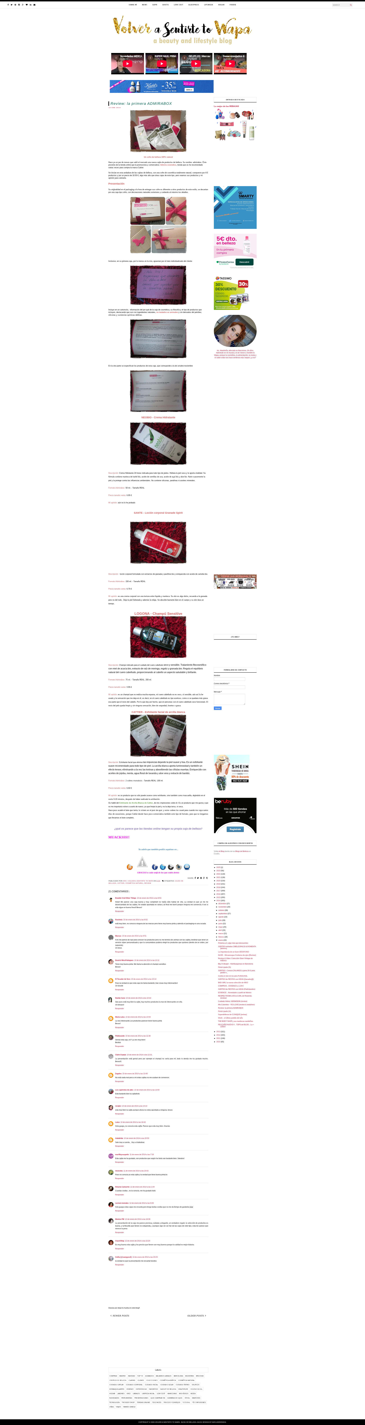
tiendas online (143, 1402)
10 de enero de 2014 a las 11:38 (138, 1036)
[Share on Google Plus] (204, 878)
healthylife (183, 1389)
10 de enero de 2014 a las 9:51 (134, 936)
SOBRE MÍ (133, 5)
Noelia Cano (120, 998)
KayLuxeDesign (219, 1422)
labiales (136, 1394)
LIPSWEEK (208, 5)
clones (141, 1380)
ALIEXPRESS (193, 5)
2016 (218, 894)
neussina (119, 1171)
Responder (119, 911)
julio (220, 920)
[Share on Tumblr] (207, 878)
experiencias (141, 1389)
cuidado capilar (116, 1385)
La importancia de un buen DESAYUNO (233, 952)
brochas (200, 1376)
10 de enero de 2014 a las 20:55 (136, 1138)
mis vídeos (183, 1394)
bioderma (189, 1376)
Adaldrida (119, 1138)
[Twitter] (11, 4)
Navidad (131, 1376)
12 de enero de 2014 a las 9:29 (141, 1203)
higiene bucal (196, 1389)
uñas (111, 1407)
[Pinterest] (15, 4)
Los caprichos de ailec (124, 1090)
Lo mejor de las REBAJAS (226, 106)
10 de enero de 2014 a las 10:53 (138, 1017)
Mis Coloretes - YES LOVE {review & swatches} (236, 1005)
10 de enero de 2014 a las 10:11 (146, 960)
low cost (161, 1394)
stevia (187, 1398)
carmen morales (122, 1203)
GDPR (154, 5)
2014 (218, 901)
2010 (218, 1042)
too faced (156, 1402)
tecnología (114, 1402)
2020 (218, 881)
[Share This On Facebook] (195, 878)
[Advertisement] (158, 1343)
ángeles (118, 1074)
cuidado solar (167, 1385)
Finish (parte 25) (224, 967)
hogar (112, 1394)
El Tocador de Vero (122, 979)
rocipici (118, 1106)
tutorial (186, 1402)
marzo (221, 934)
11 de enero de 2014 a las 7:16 (142, 1155)
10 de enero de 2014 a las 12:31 (139, 1055)
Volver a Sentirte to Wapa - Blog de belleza (175, 1422)
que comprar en (158, 1398)
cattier (120, 883)
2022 (218, 874)
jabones (121, 1394)
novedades (114, 1398)
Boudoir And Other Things (125, 898)
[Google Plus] (23, 4)
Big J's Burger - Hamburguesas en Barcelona (235, 964)
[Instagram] (19, 4)
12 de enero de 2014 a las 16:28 (137, 1219)
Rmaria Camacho (122, 1187)
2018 (218, 887)
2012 (218, 1035)
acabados (149, 1376)
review (147, 883)
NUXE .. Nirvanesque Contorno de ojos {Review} (237, 955)
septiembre (223, 914)
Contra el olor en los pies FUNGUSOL (233, 976)
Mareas (118, 936)
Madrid (122, 1376)
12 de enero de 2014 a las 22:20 (137, 1241)
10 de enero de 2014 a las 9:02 (135, 920)
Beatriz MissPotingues (124, 960)
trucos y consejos (172, 1402)
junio (220, 924)
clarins (132, 1380)
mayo (220, 927)
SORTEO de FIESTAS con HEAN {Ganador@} (236, 979)
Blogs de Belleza (242, 851)
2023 (218, 871)
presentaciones (141, 1398)
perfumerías (126, 1398)
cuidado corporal (134, 1385)
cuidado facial (151, 1385)
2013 (218, 1032)
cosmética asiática (168, 1380)
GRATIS (165, 5)
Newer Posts (121, 1315)
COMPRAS (113, 1376)
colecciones (152, 1380)
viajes (118, 1407)
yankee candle (129, 1407)
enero (220, 940)
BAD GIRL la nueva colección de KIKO (233, 983)
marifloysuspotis (122, 1155)
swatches (196, 1398)
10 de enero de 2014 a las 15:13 (134, 1106)
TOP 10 (140, 1376)
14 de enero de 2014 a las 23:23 (145, 1257)
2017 (218, 891)
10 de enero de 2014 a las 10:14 (143, 979)
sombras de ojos (174, 1398)
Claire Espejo (120, 1055)
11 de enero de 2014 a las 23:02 (136, 1171)
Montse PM (119, 1219)
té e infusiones (199, 1402)
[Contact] (34, 4)
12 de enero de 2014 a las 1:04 (142, 1187)
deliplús (195, 1385)
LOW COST (178, 5)
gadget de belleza (168, 1389)
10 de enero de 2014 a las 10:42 (138, 998)
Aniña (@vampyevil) (123, 1257)
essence (130, 1389)
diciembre (222, 904)
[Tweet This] (198, 878)
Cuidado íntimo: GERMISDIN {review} (232, 1001)
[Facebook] (8, 4)
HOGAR (221, 5)
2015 (218, 897)
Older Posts (195, 1315)
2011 (218, 1038)
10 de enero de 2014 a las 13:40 (135, 1074)
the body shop (128, 1402)
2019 (218, 884)
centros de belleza (117, 1380)
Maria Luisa (120, 1017)
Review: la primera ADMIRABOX (230, 1008)
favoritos (153, 1389)
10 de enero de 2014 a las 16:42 (133, 1122)
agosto (221, 917)
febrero (221, 937)
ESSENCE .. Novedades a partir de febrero (234, 993)
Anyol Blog (119, 1241)
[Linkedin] (31, 4)
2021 (218, 877)
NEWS (144, 5)
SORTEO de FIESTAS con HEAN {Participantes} (236, 989)
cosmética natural (134, 883)
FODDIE (233, 5)
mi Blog (221, 851)
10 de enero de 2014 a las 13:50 (147, 1090)
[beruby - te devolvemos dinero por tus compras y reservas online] (235, 833)
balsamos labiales (163, 1376)
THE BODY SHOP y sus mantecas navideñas (235, 1021)
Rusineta (118, 920)
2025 (218, 867)
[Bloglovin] (27, 4)
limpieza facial (148, 1394)
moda (193, 1394)
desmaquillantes (116, 1389)
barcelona (178, 1376)
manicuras (172, 1394)
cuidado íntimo (182, 1385)
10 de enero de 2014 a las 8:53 (149, 898)
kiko (128, 1394)
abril (220, 930)
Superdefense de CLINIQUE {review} (232, 1015)
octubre (221, 910)
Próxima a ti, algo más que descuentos (233, 943)
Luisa (117, 1122)
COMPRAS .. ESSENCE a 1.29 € (231, 986)
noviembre (222, 907)
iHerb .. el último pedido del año (230, 1018)
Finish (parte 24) (224, 1011)
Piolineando (120, 1036)
